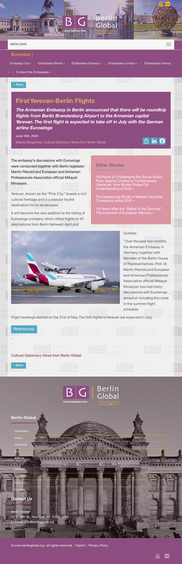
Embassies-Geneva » (86, 63)
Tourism (20, 490)
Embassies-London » (123, 63)
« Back (18, 84)
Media (121, 4)
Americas (20, 445)
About (134, 4)
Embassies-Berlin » (51, 63)
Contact (147, 4)
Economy (20, 476)
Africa (18, 438)
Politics (19, 483)
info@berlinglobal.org (39, 522)
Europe (19, 458)
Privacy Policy (98, 545)
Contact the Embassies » (33, 72)
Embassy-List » (20, 63)
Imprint (80, 545)
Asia (17, 452)
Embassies (21, 431)
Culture (19, 469)
